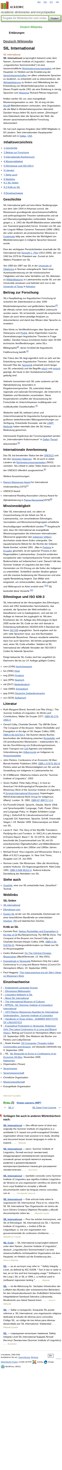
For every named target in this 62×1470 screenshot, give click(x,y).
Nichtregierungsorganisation (37, 68)
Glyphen (7, 921)
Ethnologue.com (11, 909)
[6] (45, 469)
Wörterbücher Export (9, 1362)
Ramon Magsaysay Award (17, 482)
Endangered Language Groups (21, 987)
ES (51, 2)
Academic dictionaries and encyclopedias (28, 12)
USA (29, 136)
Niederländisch (22, 684)
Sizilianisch (20, 697)
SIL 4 (11, 1107)
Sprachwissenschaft (13, 1073)
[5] (19, 443)
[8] (51, 499)
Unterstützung (24, 1357)
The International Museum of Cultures (25, 1001)
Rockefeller (49, 738)
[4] (36, 406)
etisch (44, 368)
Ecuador (7, 550)
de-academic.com (13, 5)
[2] (18, 347)
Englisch (19, 675)
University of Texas (13, 286)
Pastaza (47, 547)
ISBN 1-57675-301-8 (49, 763)
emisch (56, 368)
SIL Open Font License (44, 1107)
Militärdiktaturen (14, 279)
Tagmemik (27, 365)
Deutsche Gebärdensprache (30, 693)
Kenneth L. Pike (29, 252)
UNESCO (49, 455)
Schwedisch (22, 688)
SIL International (12, 1125)
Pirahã (23, 333)
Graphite (7, 885)
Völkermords (29, 752)
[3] (27, 351)
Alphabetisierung (12, 82)
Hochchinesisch (24, 666)
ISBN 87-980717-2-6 (42, 800)
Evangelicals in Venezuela (16, 961)
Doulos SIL (9, 914)
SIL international (11, 905)
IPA (15, 921)
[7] (27, 486)
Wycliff (6, 105)
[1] (57, 305)
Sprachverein (10, 1068)
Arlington (30, 286)
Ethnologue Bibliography (18, 991)
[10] (46, 585)
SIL (5, 1266)
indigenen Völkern (42, 537)
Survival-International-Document (22, 793)
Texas (54, 439)
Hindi (17, 671)
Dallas (23, 136)
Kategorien (9, 1060)
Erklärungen (16, 32)
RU (39, 2)
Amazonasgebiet (12, 755)
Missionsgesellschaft (14, 1082)
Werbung (34, 1357)
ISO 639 (14, 630)
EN (45, 2)
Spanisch (19, 680)
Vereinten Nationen (22, 459)
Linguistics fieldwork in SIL (19, 994)
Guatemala (9, 236)
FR (57, 2)
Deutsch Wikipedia (31, 27)
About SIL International (17, 998)
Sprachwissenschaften (15, 75)
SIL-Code (8, 1242)
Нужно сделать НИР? (29, 1102)
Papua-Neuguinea (33, 500)
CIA (26, 748)
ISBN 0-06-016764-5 (14, 734)
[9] (45, 525)
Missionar (24, 92)
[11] (31, 590)
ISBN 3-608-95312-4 (21, 870)
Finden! (55, 18)
